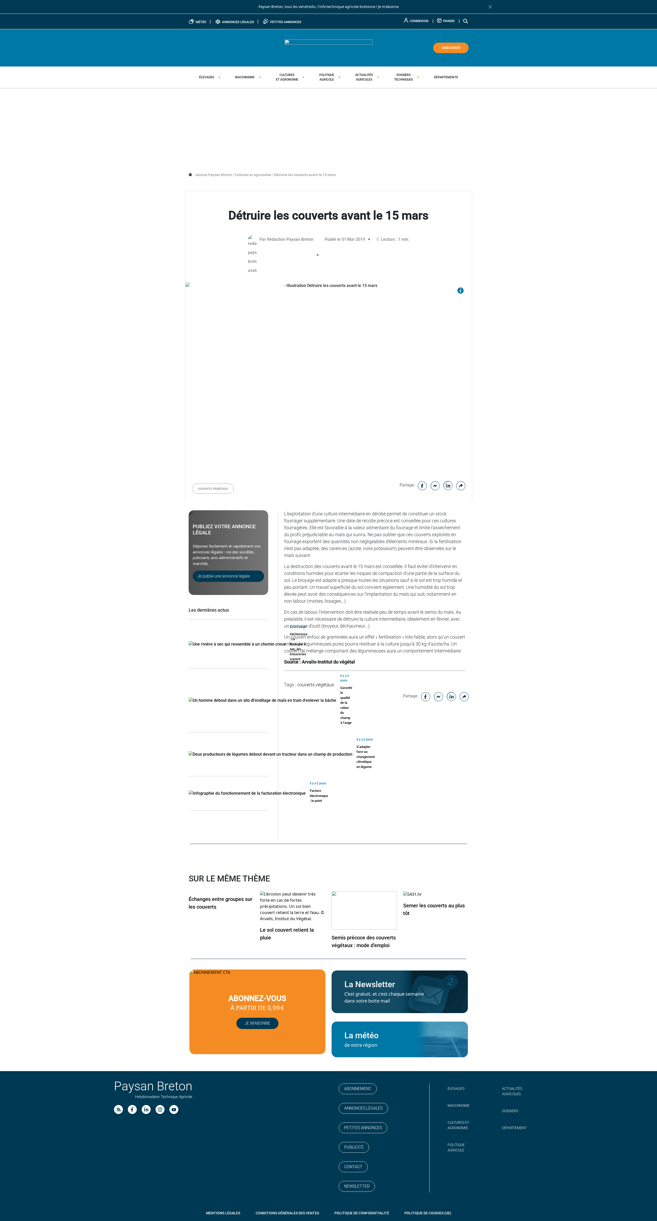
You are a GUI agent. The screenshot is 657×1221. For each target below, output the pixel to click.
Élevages (206, 77)
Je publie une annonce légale (223, 576)
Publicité (354, 1147)
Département (514, 1128)
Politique (326, 77)
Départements (446, 77)
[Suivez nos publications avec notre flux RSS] (118, 1109)
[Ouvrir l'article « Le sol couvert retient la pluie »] (292, 906)
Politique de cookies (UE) (427, 1213)
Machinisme (245, 77)
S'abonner (450, 48)
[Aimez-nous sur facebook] (132, 1109)
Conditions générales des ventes (287, 1213)
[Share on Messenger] (435, 485)
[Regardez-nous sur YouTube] (173, 1109)
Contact (353, 1166)
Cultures (287, 77)
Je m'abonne (388, 7)
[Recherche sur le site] (466, 21)
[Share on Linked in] (448, 485)
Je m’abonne (257, 1023)
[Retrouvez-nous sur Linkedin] (146, 1109)
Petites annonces (363, 1127)
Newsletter (357, 1186)
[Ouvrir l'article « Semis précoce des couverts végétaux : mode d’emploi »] (364, 910)
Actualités (364, 77)
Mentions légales (223, 1213)
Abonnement (357, 1088)
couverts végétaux (213, 488)
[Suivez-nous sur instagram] (160, 1109)
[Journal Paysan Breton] (328, 47)
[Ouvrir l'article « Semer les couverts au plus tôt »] (412, 894)
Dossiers (403, 77)
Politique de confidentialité (361, 1213)
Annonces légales (363, 1108)
